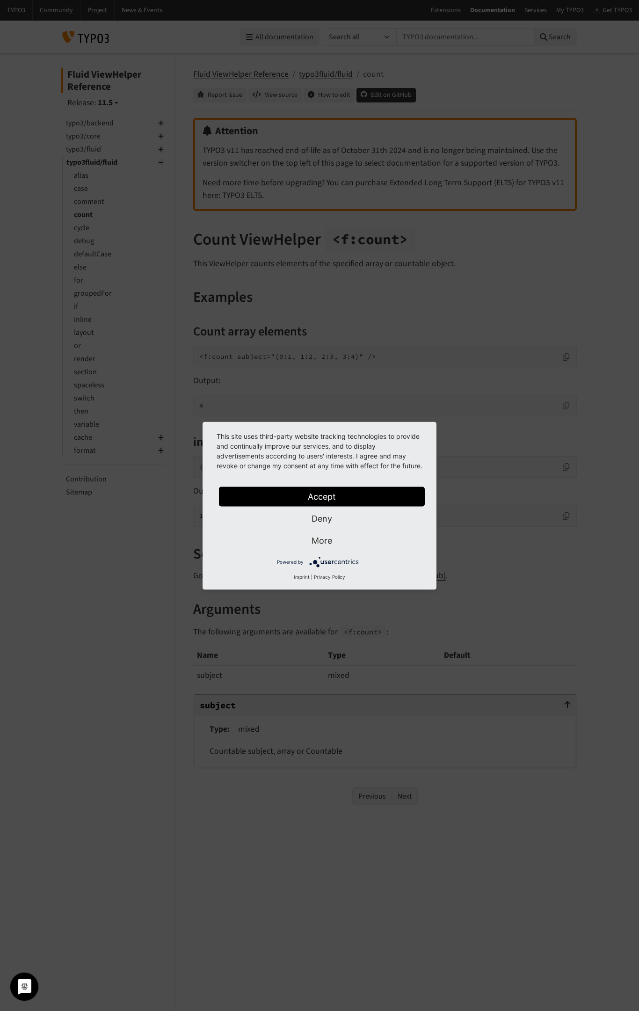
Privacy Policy (329, 576)
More (322, 540)
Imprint (302, 576)
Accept (322, 496)
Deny (322, 518)
